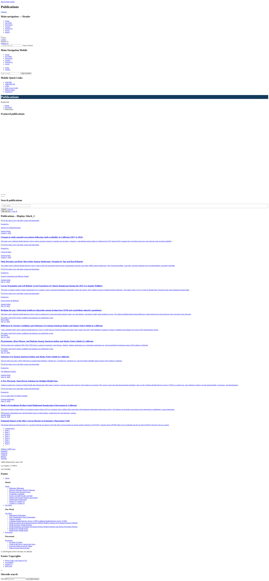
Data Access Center (11, 88)
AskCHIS (8, 82)
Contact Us (13, 503)
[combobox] (15, 579)
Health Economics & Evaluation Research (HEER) (26, 523)
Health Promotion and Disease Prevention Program (26, 527)
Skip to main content (8, 2)
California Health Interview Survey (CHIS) (23, 521)
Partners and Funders (16, 498)
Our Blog (12, 542)
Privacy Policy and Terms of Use (16, 560)
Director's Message (15, 490)
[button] (2, 194)
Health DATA (13, 528)
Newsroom (8, 25)
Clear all (10, 209)
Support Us (9, 28)
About (7, 21)
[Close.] (2, 570)
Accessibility (9, 562)
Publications (13, 515)
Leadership (13, 494)
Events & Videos (14, 546)
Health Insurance (14, 525)
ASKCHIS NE (10, 84)
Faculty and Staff (15, 496)
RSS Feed (8, 566)
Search (7, 32)
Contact (7, 27)
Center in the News (15, 544)
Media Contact (10, 90)
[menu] (134, 57)
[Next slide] (4, 196)
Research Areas (14, 492)
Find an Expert (14, 548)
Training (12, 519)
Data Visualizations (15, 517)
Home (7, 106)
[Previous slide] (2, 196)
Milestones (12, 488)
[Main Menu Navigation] (2, 36)
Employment (13, 499)
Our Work (8, 23)
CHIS (7, 86)
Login (7, 68)
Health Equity (13, 530)
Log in (7, 30)
